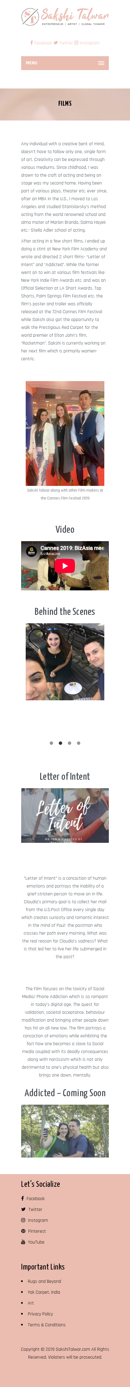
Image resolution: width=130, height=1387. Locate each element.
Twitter (65, 43)
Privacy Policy (40, 1314)
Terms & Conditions (47, 1325)
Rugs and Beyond (44, 1281)
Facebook (43, 43)
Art (31, 1303)
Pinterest (36, 1231)
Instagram (89, 43)
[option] (65, 441)
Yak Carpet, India (44, 1292)
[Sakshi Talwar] (65, 16)
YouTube (35, 1242)
